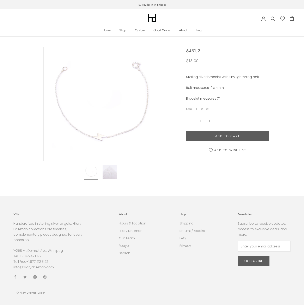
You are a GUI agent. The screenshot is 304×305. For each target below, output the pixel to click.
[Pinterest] (207, 109)
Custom (140, 30)
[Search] (273, 18)
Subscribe (253, 261)
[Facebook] (196, 109)
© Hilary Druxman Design (31, 293)
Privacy (185, 245)
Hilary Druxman (130, 230)
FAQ (183, 238)
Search (124, 253)
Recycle (125, 245)
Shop (122, 30)
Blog (199, 30)
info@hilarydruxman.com (33, 267)
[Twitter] (202, 109)
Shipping (187, 223)
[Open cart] (292, 18)
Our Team (127, 238)
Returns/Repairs (192, 230)
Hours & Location (132, 223)
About (183, 30)
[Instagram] (35, 277)
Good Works (161, 30)
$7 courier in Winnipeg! (152, 5)
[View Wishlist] (282, 18)
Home (107, 30)
